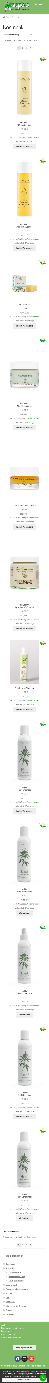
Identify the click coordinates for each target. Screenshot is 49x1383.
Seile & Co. (10, 1301)
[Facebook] (17, 1359)
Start (8, 17)
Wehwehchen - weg (17, 1276)
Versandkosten (33, 137)
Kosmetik (10, 1268)
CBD (7, 1297)
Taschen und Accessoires (17, 1289)
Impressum (6, 1331)
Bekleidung (10, 1264)
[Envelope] (31, 1359)
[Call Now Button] (43, 1377)
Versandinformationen (11, 1338)
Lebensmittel (11, 1285)
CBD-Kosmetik (15, 1272)
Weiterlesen (24, 912)
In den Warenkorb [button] (24, 146)
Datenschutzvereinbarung (12, 1328)
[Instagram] (24, 1359)
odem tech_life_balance (16, 1306)
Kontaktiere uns (8, 1334)
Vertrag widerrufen (24, 1347)
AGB (3, 1325)
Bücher (9, 1293)
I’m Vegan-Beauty (16, 1280)
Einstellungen (24, 1380)
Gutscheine (11, 1310)
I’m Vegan (10, 1314)
